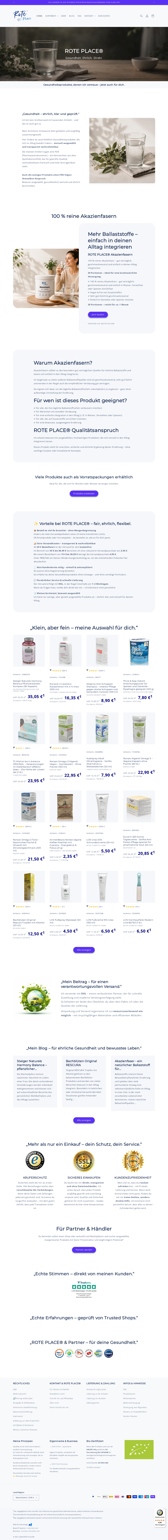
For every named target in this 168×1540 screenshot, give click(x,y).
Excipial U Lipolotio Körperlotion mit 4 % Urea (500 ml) (64, 687)
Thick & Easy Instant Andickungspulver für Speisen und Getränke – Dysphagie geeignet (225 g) (138, 685)
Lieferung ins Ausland (96, 1398)
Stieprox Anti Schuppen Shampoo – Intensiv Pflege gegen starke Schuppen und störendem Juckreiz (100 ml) (102, 688)
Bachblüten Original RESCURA (81, 1063)
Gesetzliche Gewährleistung (25, 1407)
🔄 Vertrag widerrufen (23, 1398)
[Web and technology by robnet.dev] (30, 1524)
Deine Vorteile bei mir (59, 1407)
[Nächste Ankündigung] (154, 2)
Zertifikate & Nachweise (23, 1425)
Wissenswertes (129, 1398)
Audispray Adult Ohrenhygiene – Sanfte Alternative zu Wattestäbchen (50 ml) (99, 762)
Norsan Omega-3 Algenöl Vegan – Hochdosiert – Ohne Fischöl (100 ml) (65, 764)
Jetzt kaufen (98, 314)
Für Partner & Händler (59, 1389)
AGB (15, 1389)
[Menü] (164, 1509)
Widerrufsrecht (19, 1394)
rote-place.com (32, 1528)
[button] (52, 16)
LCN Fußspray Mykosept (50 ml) (65, 921)
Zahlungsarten (92, 1403)
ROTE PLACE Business (60, 1464)
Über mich (54, 1403)
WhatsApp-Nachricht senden (26, 1476)
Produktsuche (129, 1394)
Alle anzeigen (84, 950)
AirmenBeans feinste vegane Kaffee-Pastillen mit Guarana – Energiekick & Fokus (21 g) (65, 844)
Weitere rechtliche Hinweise (25, 1429)
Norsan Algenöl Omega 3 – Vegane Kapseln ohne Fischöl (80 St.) (138, 761)
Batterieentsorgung (131, 1403)
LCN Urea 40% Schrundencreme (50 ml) (100, 841)
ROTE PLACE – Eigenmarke (61, 1446)
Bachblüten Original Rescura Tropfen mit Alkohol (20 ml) (29, 923)
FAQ (125, 1389)
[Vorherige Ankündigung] (13, 2)
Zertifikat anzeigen (93, 1467)
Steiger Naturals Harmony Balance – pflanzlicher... (32, 1065)
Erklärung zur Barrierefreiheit (26, 1420)
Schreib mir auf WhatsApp (61, 1398)
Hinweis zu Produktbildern (135, 1411)
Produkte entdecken (84, 493)
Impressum (18, 1416)
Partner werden (84, 1249)
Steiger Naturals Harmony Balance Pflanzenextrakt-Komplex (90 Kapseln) (27, 684)
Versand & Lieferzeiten (96, 1389)
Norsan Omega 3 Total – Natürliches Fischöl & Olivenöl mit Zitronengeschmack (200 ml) (27, 845)
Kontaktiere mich (57, 1394)
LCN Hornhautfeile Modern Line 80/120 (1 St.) (138, 921)
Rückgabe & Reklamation (24, 1403)
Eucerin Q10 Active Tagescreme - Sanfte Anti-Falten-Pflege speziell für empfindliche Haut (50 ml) (138, 841)
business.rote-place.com (30, 1531)
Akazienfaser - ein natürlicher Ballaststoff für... (132, 1065)
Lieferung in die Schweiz (97, 1394)
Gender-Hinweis (130, 1416)
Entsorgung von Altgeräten (135, 1407)
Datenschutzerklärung (23, 1411)
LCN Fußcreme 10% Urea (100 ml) (100, 921)
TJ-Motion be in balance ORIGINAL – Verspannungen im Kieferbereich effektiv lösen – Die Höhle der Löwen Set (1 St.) (29, 766)
